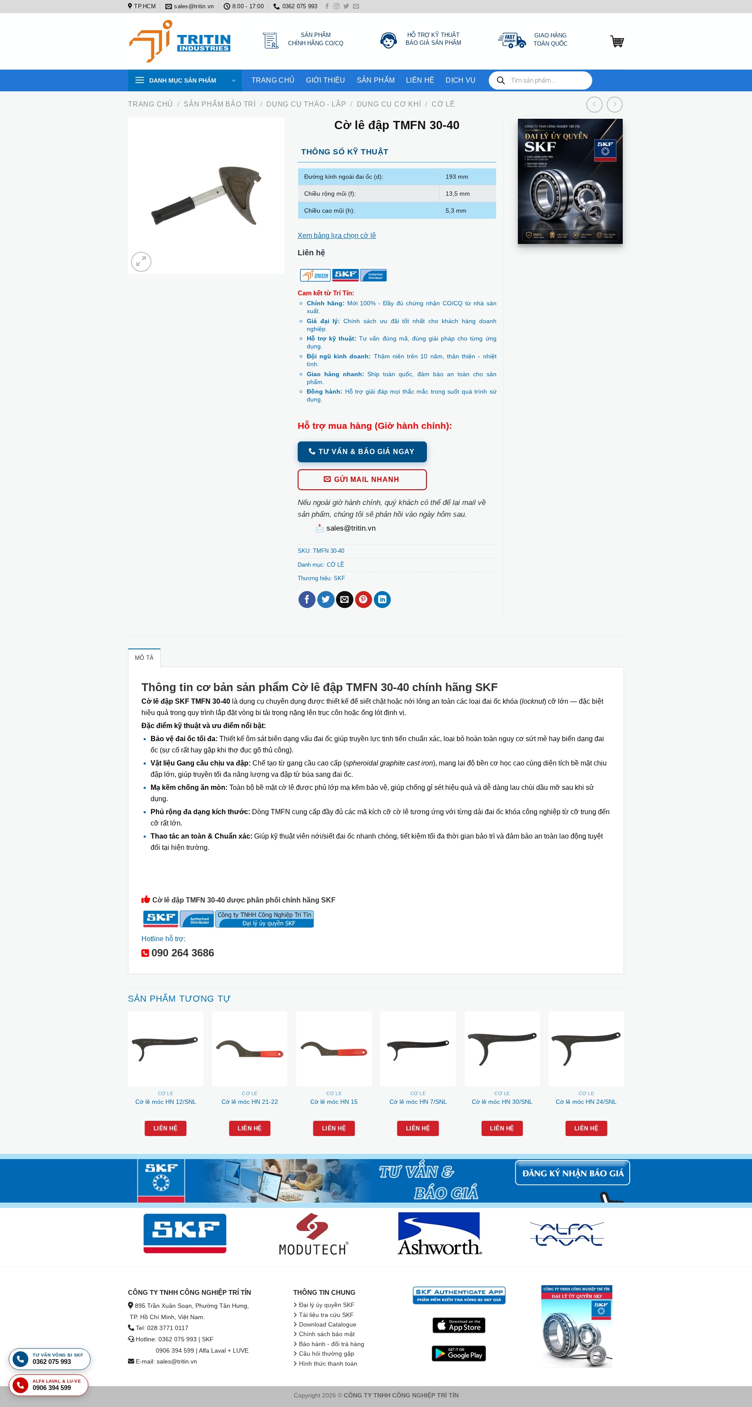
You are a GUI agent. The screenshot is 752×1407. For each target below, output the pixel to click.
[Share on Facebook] (307, 599)
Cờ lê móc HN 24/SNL (586, 1101)
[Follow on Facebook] (327, 6)
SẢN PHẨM (376, 80)
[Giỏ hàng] (617, 41)
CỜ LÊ (443, 104)
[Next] (623, 1081)
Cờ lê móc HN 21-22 (250, 1101)
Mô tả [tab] (144, 658)
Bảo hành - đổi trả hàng (331, 1344)
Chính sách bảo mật (327, 1334)
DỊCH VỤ (461, 80)
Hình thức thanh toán (328, 1363)
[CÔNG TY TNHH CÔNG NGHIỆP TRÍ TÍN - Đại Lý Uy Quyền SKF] (182, 41)
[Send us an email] (356, 6)
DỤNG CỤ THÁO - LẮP (306, 104)
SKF (339, 578)
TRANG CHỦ (273, 80)
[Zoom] (141, 262)
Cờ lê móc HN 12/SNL (165, 1101)
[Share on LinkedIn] (382, 599)
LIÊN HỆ (420, 80)
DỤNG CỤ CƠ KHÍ (389, 104)
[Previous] (128, 1081)
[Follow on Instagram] (337, 6)
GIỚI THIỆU (325, 80)
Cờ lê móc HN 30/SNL (502, 1101)
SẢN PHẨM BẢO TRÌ (220, 104)
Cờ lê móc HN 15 (334, 1101)
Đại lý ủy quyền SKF (327, 1305)
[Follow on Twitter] (346, 6)
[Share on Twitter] (325, 599)
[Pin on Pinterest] (363, 599)
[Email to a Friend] (344, 599)
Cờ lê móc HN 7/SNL (418, 1101)
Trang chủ (150, 104)
